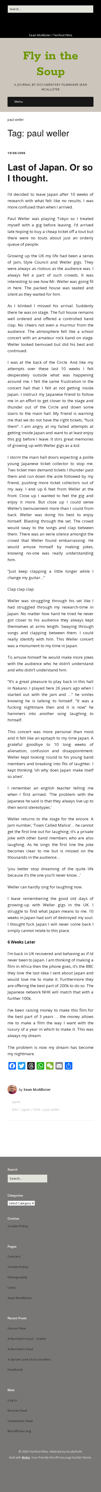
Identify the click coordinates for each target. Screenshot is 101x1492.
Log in (12, 1400)
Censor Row (17, 1328)
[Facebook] (32, 23)
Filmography (17, 1277)
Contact (14, 1256)
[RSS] (67, 23)
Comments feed (20, 1421)
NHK (36, 1109)
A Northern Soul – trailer (27, 1339)
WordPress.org (19, 1431)
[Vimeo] (51, 23)
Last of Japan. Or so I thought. (50, 172)
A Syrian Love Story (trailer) (29, 1359)
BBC (15, 1109)
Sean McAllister (37, 1089)
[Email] (59, 23)
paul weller (51, 1109)
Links (12, 1287)
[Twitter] (38, 23)
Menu (19, 101)
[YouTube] (44, 23)
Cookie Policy (18, 1226)
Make (26, 1457)
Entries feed (17, 1410)
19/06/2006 (16, 153)
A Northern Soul (20, 1349)
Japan (16, 1102)
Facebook (15, 1369)
